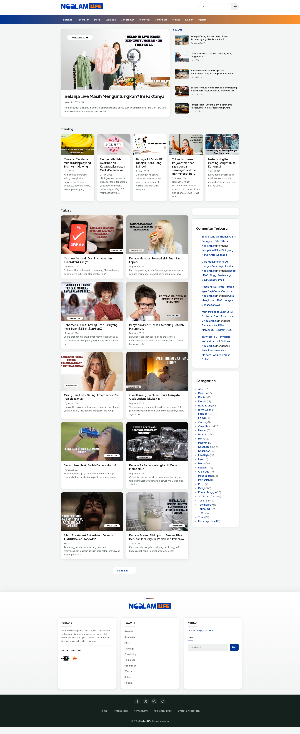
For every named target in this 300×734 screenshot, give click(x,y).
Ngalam (202, 19)
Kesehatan (83, 19)
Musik (97, 19)
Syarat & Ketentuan (189, 710)
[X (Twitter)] (145, 701)
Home (201, 438)
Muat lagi (122, 570)
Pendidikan (161, 19)
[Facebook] (137, 701)
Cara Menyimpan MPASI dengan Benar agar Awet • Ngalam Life (217, 266)
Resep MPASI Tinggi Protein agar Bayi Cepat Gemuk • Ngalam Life (218, 291)
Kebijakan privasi (160, 721)
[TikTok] (162, 701)
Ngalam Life (145, 721)
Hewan (202, 430)
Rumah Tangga (207, 492)
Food (201, 417)
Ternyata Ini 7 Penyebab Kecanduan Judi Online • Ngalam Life (216, 341)
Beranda (67, 19)
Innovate (203, 442)
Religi (201, 488)
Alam (201, 389)
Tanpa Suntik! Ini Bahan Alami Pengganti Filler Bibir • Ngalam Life (219, 241)
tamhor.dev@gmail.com (200, 630)
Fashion (203, 413)
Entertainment (206, 409)
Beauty (202, 393)
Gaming (203, 422)
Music (201, 459)
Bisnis (201, 397)
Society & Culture (209, 496)
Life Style (204, 455)
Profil (201, 484)
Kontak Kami (141, 710)
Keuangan (204, 450)
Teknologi (144, 19)
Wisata (176, 19)
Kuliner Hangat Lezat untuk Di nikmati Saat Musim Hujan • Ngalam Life (218, 316)
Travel (202, 517)
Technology (205, 504)
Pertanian (204, 479)
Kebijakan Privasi (163, 710)
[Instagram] (154, 701)
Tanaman (203, 500)
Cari (235, 6)
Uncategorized (207, 521)
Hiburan (202, 434)
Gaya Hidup (127, 19)
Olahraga (110, 19)
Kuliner (189, 19)
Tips (200, 512)
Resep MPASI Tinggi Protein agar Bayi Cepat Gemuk (219, 275)
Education (204, 405)
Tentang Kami (120, 710)
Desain (202, 401)
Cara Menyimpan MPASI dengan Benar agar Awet (218, 300)
